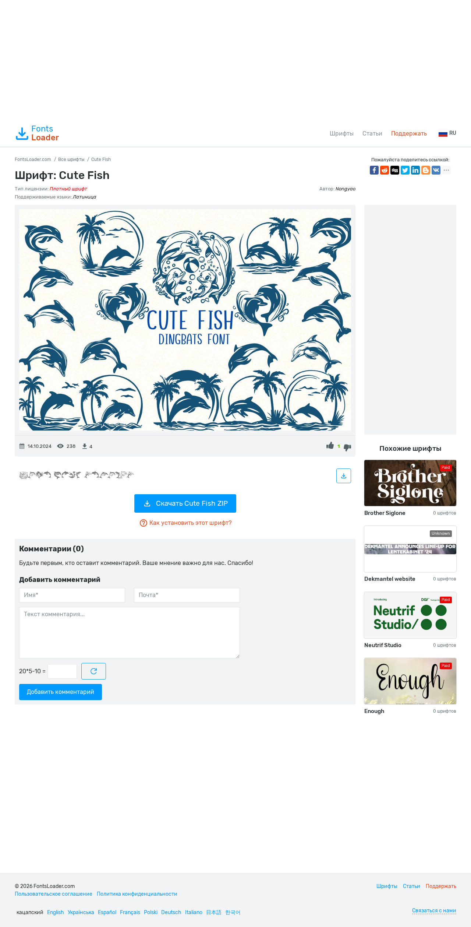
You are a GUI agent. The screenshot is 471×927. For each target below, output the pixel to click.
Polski (150, 912)
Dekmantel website (389, 579)
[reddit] (384, 170)
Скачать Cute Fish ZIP (192, 503)
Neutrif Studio (382, 645)
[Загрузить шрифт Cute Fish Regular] (343, 475)
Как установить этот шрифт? (190, 522)
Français (130, 912)
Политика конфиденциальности (137, 894)
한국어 (233, 912)
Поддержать (409, 133)
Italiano (193, 912)
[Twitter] (405, 170)
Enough (374, 711)
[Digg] (394, 170)
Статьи (372, 133)
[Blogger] (425, 170)
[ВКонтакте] (436, 170)
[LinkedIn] (415, 170)
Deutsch (171, 912)
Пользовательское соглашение (53, 894)
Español (107, 912)
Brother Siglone (385, 513)
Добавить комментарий (60, 691)
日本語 (214, 912)
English (55, 912)
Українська (81, 912)
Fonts (45, 133)
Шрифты (342, 133)
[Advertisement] (235, 60)
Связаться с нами (434, 910)
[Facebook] (374, 170)
